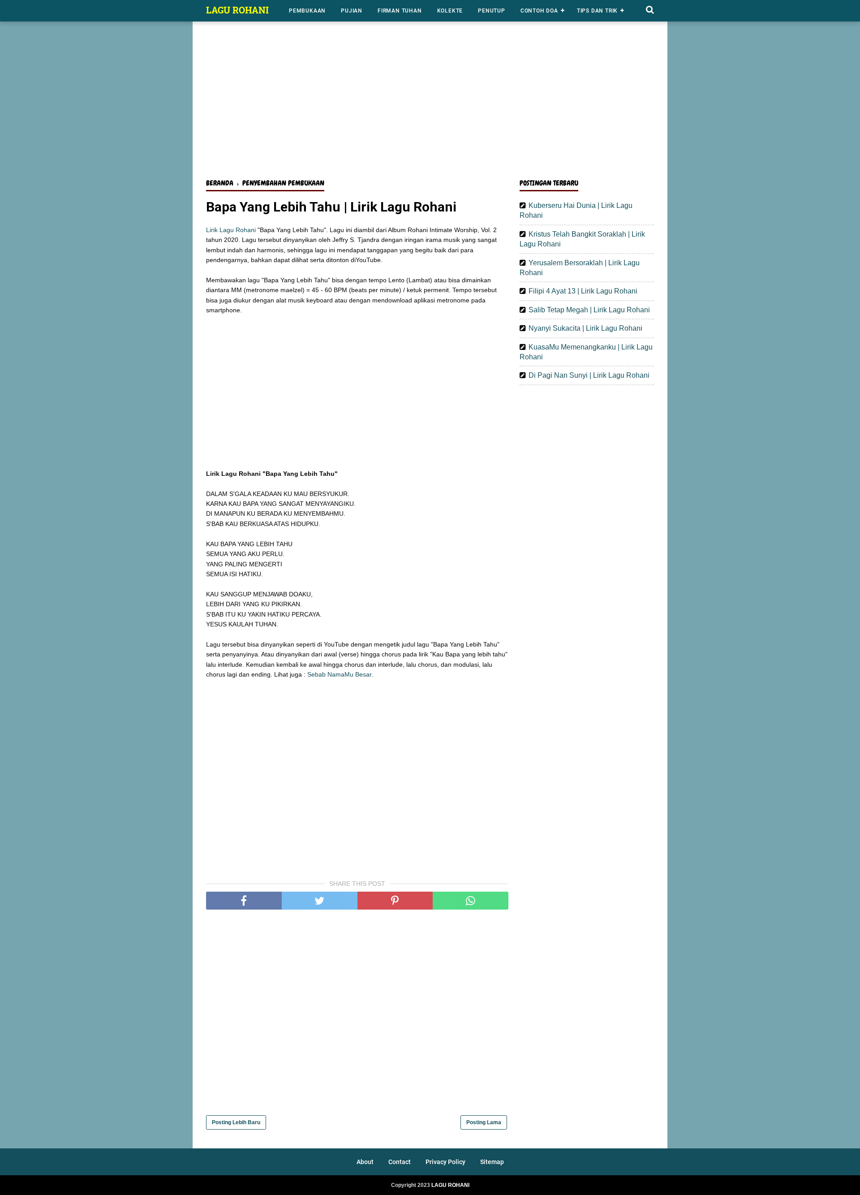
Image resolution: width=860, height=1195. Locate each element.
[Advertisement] (430, 102)
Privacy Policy (445, 1161)
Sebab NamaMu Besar (339, 674)
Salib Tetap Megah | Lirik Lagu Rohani (589, 310)
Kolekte (450, 11)
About (365, 1161)
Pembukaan (307, 11)
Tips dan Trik (597, 11)
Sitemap (492, 1161)
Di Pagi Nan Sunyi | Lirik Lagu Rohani (589, 375)
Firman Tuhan (400, 11)
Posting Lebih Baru (236, 1122)
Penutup (491, 11)
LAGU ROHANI (237, 10)
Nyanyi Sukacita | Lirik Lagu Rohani (585, 328)
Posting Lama (483, 1122)
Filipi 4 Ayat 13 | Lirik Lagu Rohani (583, 291)
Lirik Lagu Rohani (231, 229)
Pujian (351, 11)
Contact (399, 1161)
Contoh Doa (539, 11)
